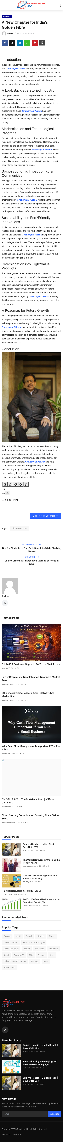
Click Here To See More (44, 515)
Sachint (5, 596)
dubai (6, 955)
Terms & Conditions (11, 1134)
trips (52, 955)
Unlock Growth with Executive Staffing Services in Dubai (32, 562)
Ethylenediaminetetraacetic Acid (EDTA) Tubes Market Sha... (28, 694)
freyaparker (6, 806)
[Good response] (10, 484)
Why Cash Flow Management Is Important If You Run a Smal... (31, 748)
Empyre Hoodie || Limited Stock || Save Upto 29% (39, 845)
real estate (39, 948)
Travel (29, 936)
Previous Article (33, 544)
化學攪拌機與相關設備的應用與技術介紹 (22, 891)
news (46, 961)
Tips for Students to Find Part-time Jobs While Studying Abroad (31, 550)
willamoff (26, 1068)
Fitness (52, 936)
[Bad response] (15, 484)
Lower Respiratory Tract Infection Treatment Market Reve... (31, 679)
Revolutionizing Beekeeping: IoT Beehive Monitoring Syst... (40, 1063)
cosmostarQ (8, 894)
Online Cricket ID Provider (15, 961)
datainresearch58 (8, 684)
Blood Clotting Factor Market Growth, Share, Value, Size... (30, 817)
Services (41, 955)
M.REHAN (26, 850)
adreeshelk (6, 753)
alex (3, 668)
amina (25, 882)
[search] (59, 5)
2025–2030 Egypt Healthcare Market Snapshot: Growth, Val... (41, 900)
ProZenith (53, 948)
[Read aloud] (20, 484)
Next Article (30, 557)
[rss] (5, 1029)
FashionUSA (19, 955)
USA (31, 955)
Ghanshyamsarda (19, 528)
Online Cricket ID (11, 942)
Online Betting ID (11, 948)
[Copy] (5, 484)
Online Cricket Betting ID (34, 942)
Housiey (34, 961)
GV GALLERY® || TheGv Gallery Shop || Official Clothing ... (28, 801)
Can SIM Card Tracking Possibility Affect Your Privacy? (40, 877)
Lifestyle (40, 936)
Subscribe (54, 1113)
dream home (9, 967)
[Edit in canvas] (26, 484)
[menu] (3, 5)
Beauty (27, 948)
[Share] (7, 493)
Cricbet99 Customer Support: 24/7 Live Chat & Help (31, 664)
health (18, 936)
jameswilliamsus (29, 905)
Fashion (7, 936)
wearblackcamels (29, 866)
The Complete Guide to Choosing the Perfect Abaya (41, 861)
